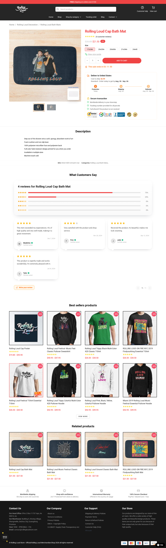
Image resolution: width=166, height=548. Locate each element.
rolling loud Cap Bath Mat (20, 469)
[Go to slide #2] (51, 107)
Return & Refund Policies (94, 520)
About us (51, 513)
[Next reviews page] (150, 288)
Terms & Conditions (55, 517)
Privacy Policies (53, 520)
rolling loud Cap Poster (19, 348)
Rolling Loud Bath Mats (50, 25)
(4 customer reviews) (103, 37)
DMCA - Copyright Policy (57, 524)
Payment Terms (91, 517)
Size (86, 45)
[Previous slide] (12, 65)
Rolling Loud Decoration (27, 25)
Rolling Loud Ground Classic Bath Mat (101, 469)
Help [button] (161, 545)
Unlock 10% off (5, 537)
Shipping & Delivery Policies (95, 513)
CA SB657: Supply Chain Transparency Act (63, 527)
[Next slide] (77, 65)
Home (11, 25)
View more (83, 416)
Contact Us (89, 524)
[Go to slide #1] (39, 107)
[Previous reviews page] (138, 288)
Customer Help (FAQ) (93, 527)
